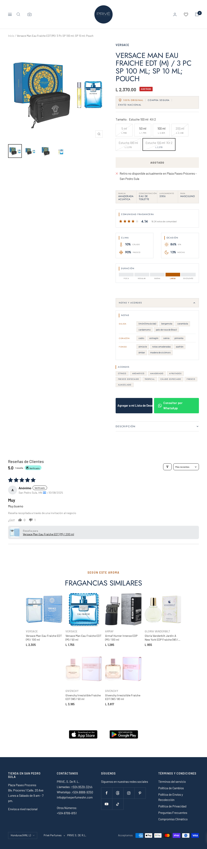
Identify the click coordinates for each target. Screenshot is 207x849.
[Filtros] (167, 466)
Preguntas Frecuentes (172, 812)
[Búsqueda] (18, 14)
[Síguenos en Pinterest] (140, 793)
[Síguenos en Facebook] (106, 793)
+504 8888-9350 (82, 792)
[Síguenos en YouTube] (106, 804)
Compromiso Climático (173, 819)
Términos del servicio (172, 781)
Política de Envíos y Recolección (170, 797)
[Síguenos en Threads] (117, 793)
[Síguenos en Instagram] (128, 793)
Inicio (11, 35)
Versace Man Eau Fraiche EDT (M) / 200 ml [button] (48, 534)
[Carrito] (197, 14)
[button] (15, 532)
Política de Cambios (171, 788)
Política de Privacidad (172, 806)
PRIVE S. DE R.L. (76, 835)
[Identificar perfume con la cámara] (29, 14)
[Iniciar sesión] (175, 14)
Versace (122, 45)
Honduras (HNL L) (21, 835)
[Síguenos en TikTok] (117, 804)
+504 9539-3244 (81, 787)
